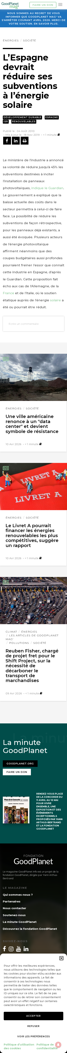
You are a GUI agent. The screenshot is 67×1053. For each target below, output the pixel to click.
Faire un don (43, 4)
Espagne (51, 117)
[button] (61, 958)
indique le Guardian (47, 188)
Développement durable (22, 117)
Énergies (11, 40)
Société (29, 40)
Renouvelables (24, 121)
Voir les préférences (33, 1036)
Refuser (33, 1026)
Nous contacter (14, 908)
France (8, 293)
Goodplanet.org (20, 763)
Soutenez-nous (14, 915)
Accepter (33, 1015)
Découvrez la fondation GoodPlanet (30, 929)
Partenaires (11, 901)
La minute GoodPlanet (19, 922)
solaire (55, 300)
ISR (6, 121)
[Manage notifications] (58, 1045)
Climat (11, 631)
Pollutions (19, 643)
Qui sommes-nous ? (18, 894)
